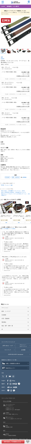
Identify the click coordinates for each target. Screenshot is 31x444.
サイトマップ (8, 349)
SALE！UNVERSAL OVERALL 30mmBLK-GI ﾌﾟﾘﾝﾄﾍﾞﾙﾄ (13, 192)
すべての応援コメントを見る (8, 228)
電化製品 (4, 322)
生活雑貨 (4, 315)
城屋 (2, 57)
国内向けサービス (10, 408)
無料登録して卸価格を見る (12, 442)
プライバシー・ (23, 345)
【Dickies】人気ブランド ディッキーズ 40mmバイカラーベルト (19, 216)
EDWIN (2, 58)
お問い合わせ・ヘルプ (8, 345)
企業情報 (24, 177)
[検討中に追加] (11, 218)
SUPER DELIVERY (15, 354)
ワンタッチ (7, 185)
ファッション (5, 307)
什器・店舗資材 (5, 318)
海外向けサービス (13, 409)
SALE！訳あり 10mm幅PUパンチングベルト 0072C (13, 190)
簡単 (11, 185)
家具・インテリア (6, 311)
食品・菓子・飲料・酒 (7, 325)
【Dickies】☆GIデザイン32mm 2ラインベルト (6, 216)
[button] (2, 32)
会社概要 (23, 349)
